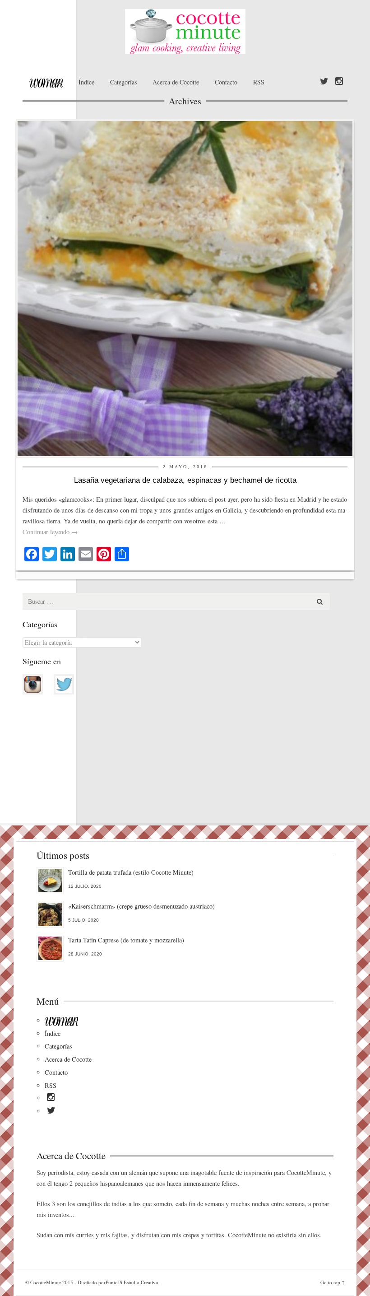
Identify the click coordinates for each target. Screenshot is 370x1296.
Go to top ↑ (332, 1282)
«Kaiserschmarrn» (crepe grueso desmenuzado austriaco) (141, 906)
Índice (86, 82)
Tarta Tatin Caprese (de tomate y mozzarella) (126, 940)
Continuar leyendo (50, 531)
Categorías (123, 82)
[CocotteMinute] (185, 31)
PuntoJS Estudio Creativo (132, 1282)
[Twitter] (324, 81)
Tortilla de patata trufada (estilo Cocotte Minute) (131, 872)
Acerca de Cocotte (176, 82)
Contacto (226, 82)
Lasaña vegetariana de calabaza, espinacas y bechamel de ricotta (185, 480)
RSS (258, 82)
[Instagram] (339, 81)
